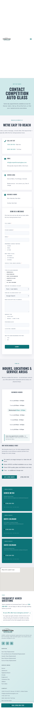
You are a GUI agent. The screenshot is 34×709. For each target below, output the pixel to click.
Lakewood (4, 670)
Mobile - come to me (13, 318)
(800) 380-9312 (11, 149)
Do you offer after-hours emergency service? (16, 612)
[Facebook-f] (3, 643)
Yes (8, 337)
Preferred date (9, 322)
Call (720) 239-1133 (18, 705)
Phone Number (9, 230)
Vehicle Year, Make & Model (13, 263)
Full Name (8, 223)
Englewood (5, 677)
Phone (9, 245)
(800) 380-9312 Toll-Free (8, 698)
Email (7, 236)
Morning (9, 255)
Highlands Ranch (6, 672)
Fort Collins (4, 683)
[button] (30, 38)
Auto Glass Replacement (8, 651)
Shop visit (10, 316)
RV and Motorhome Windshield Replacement (13, 654)
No (8, 339)
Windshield (9, 272)
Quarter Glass (10, 278)
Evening (9, 259)
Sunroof (9, 280)
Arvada (3, 675)
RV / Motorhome (11, 282)
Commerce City (6, 679)
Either (9, 250)
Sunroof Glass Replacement (9, 660)
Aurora (3, 668)
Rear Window (10, 274)
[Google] (11, 643)
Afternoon (10, 257)
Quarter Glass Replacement (9, 656)
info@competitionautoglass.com (17, 162)
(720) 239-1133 (11, 144)
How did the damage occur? (13, 285)
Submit (17, 346)
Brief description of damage (13, 299)
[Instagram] (7, 643)
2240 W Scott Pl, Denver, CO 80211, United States (15, 691)
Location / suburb (10, 328)
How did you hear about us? (13, 292)
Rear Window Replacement (9, 658)
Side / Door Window (12, 276)
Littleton (4, 681)
